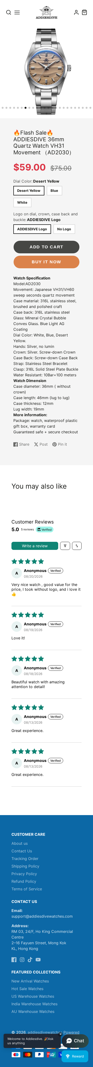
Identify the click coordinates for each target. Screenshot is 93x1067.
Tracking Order (24, 858)
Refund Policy (23, 881)
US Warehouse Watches (32, 996)
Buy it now (46, 261)
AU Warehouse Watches (32, 1011)
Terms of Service (26, 889)
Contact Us (21, 851)
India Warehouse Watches (34, 1003)
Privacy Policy (24, 873)
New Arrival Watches (30, 981)
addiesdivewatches (45, 1032)
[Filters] (65, 546)
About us (19, 843)
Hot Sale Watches (27, 988)
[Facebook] (14, 959)
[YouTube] (38, 959)
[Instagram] (22, 959)
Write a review (35, 545)
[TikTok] (30, 959)
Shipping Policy (25, 866)
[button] (3, 108)
